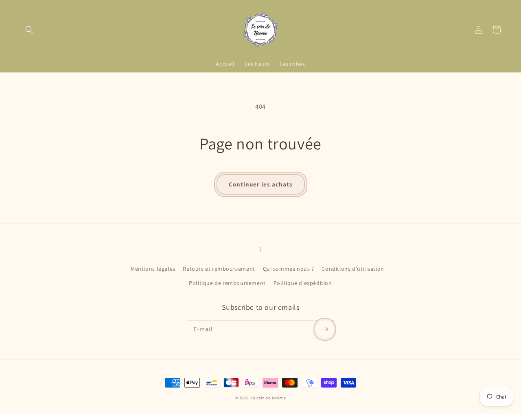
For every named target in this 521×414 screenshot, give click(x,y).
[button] (29, 30)
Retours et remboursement (219, 268)
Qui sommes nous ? (288, 268)
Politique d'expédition (303, 283)
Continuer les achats (261, 184)
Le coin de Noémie (268, 398)
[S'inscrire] (325, 329)
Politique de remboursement (227, 283)
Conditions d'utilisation (353, 268)
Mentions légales (153, 268)
